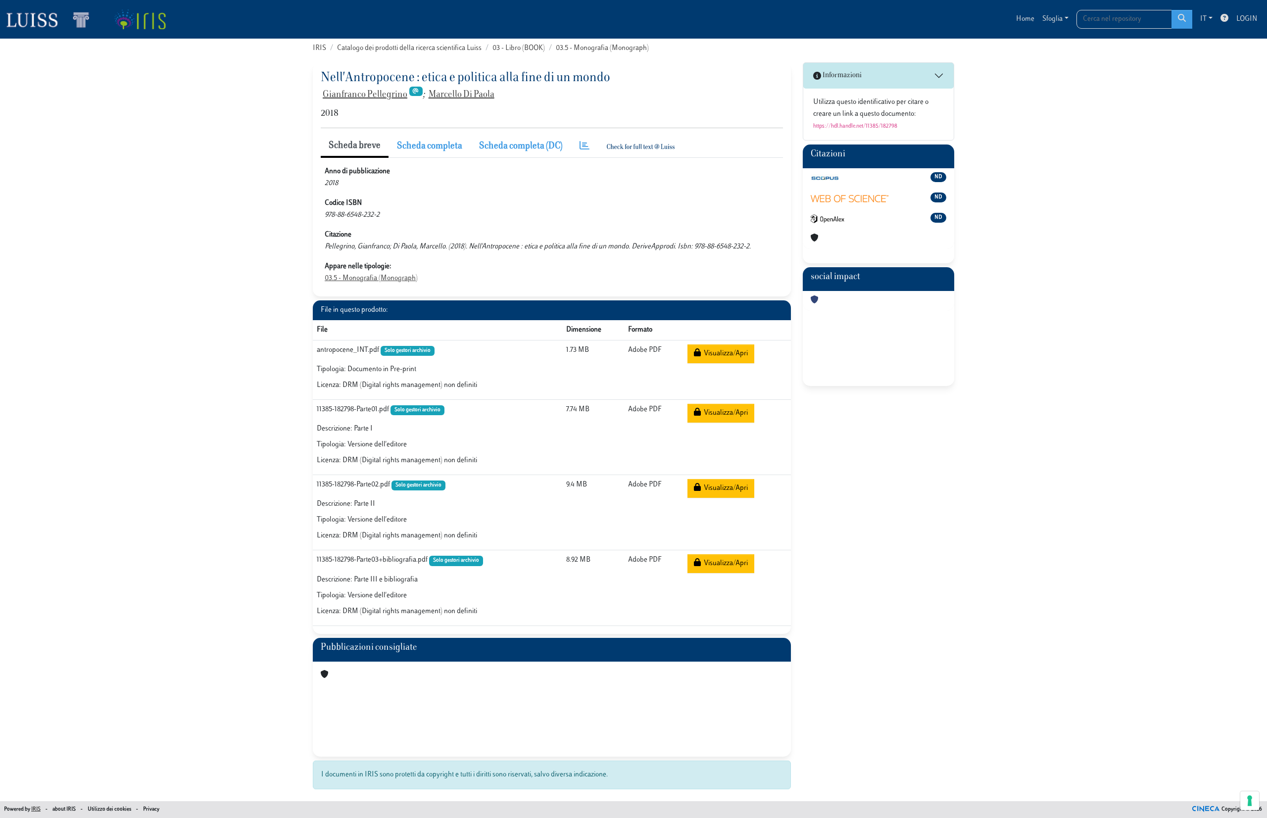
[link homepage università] (140, 19)
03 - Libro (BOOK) (518, 48)
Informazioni (841, 75)
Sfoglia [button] (1052, 19)
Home (1025, 19)
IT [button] (1203, 19)
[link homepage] (52, 19)
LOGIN (1246, 19)
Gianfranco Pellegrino (365, 95)
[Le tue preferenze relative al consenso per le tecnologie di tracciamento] (1249, 800)
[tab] (584, 146)
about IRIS (64, 809)
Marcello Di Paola (461, 95)
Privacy (151, 809)
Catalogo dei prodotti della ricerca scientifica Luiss (409, 48)
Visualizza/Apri (724, 353)
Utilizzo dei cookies (109, 809)
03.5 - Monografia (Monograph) (602, 48)
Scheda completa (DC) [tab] (521, 146)
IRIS (319, 48)
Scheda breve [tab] (355, 146)
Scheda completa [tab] (429, 146)
